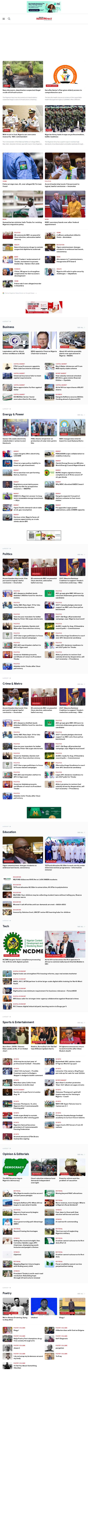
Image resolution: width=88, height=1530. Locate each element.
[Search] (9, 19)
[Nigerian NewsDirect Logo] (44, 19)
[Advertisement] (44, 41)
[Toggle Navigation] (4, 19)
